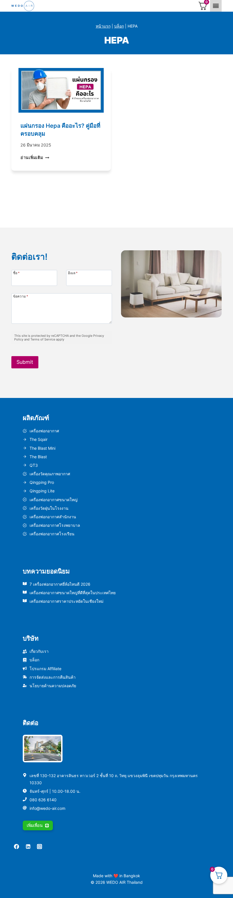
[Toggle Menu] (216, 6)
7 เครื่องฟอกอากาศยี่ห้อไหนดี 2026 (60, 584)
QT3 (34, 465)
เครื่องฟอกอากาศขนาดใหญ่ (54, 499)
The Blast (38, 456)
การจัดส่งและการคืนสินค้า (53, 677)
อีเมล (73, 273)
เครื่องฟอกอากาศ (44, 430)
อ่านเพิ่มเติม (34, 157)
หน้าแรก (103, 26)
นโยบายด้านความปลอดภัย (53, 685)
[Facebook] (16, 846)
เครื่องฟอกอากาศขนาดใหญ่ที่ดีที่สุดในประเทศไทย (73, 592)
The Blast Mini (42, 448)
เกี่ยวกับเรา (39, 651)
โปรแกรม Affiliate (45, 668)
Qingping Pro (42, 482)
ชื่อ (16, 273)
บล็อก (119, 26)
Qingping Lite (42, 490)
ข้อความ (20, 296)
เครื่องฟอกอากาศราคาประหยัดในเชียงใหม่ (66, 601)
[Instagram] (39, 846)
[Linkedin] (28, 846)
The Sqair (38, 439)
